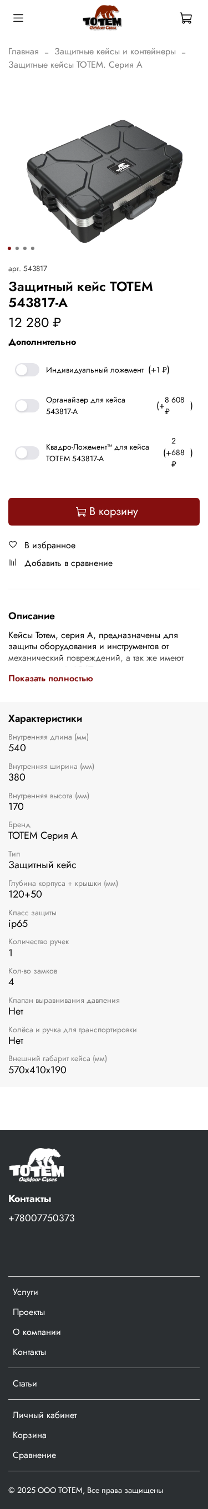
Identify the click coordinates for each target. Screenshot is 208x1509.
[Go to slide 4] (32, 248)
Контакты (29, 1351)
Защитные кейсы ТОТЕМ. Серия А (75, 64)
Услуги (25, 1292)
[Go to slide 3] (24, 248)
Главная (23, 51)
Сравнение (34, 1455)
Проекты (29, 1312)
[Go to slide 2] (16, 248)
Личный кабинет (45, 1415)
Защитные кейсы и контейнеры (115, 51)
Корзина (30, 1435)
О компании (37, 1332)
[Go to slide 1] (9, 248)
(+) (108, 369)
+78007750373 (41, 1218)
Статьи (25, 1383)
